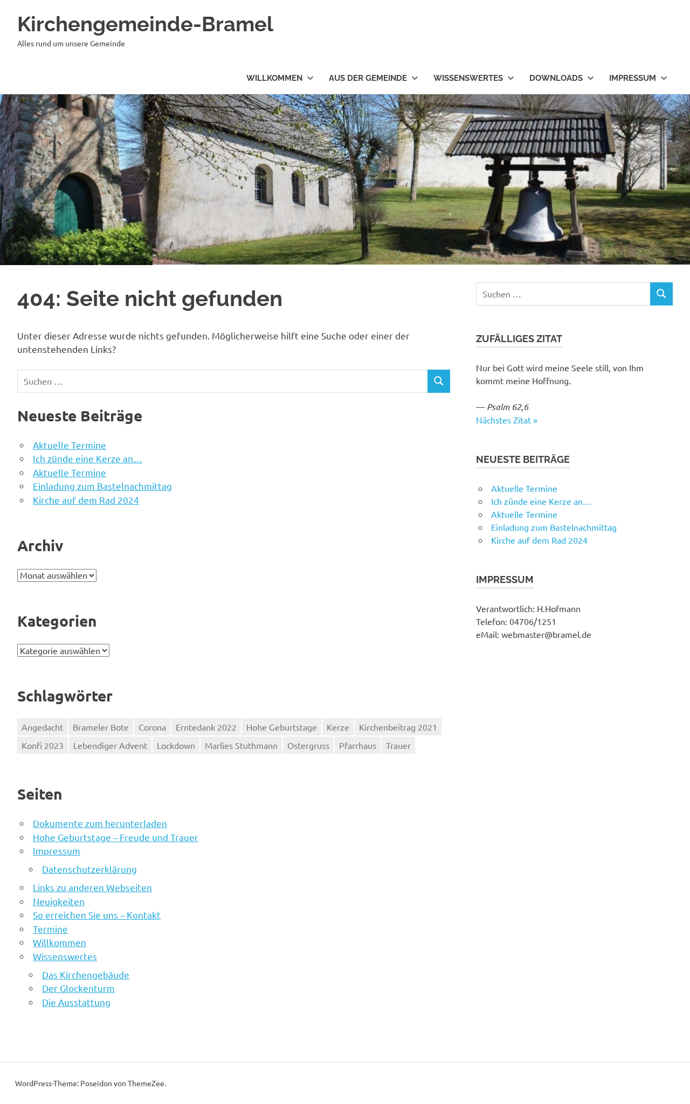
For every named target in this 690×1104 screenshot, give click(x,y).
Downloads (556, 78)
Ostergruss (308, 745)
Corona (152, 726)
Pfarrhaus (357, 745)
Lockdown (176, 745)
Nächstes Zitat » (506, 419)
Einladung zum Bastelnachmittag (102, 485)
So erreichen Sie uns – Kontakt (97, 914)
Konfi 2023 (43, 745)
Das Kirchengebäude (85, 974)
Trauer (398, 745)
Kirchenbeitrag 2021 (398, 726)
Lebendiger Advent (110, 745)
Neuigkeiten (59, 901)
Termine (50, 928)
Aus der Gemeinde (368, 78)
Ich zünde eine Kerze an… (87, 458)
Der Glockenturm (78, 988)
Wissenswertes (468, 78)
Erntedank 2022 (206, 726)
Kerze (338, 726)
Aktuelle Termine (69, 444)
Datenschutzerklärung (89, 868)
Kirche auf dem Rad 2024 (86, 499)
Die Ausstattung (76, 1002)
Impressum (632, 78)
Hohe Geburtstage (281, 726)
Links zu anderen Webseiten (92, 887)
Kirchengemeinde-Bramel (145, 24)
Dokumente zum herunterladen (100, 823)
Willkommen (274, 78)
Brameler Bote (101, 726)
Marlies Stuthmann (241, 745)
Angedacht (42, 726)
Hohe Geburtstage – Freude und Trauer (115, 837)
